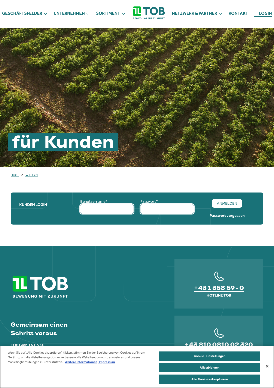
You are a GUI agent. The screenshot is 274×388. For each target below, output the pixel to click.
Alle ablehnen (209, 367)
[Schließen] (267, 366)
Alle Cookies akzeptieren (209, 379)
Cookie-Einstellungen (210, 356)
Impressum (106, 362)
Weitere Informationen (81, 362)
